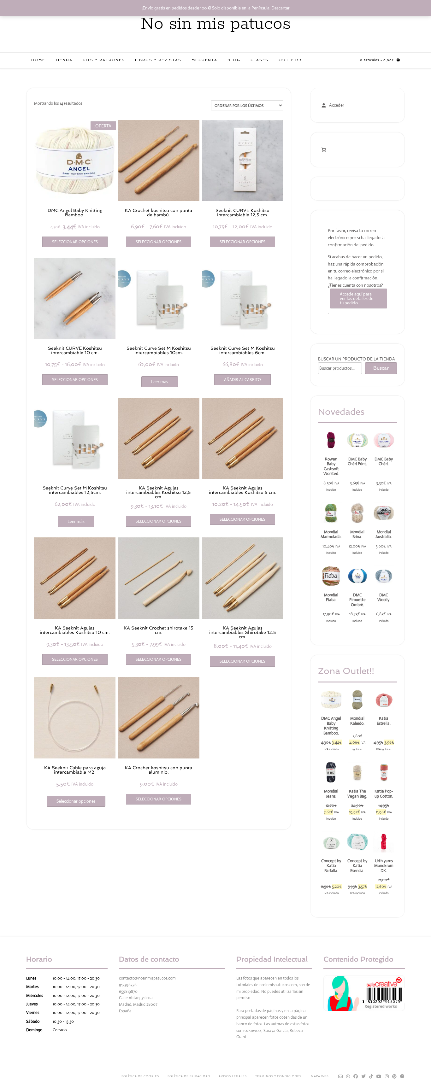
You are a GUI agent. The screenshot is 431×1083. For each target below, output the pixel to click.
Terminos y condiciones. (278, 1076)
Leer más (159, 381)
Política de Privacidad (189, 1076)
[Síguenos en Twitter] (363, 1076)
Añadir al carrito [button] (242, 379)
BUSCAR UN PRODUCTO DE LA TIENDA (356, 359)
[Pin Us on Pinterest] (394, 1076)
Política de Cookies (140, 1076)
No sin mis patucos (216, 24)
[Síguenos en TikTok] (371, 1076)
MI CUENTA (204, 60)
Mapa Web (320, 1076)
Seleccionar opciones (75, 241)
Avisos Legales (233, 1076)
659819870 (128, 991)
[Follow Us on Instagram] (387, 1076)
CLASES (260, 60)
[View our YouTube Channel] (379, 1076)
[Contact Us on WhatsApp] (348, 1076)
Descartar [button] (280, 8)
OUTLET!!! (290, 60)
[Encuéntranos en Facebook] (355, 1076)
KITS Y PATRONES (104, 60)
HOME (38, 60)
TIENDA (64, 60)
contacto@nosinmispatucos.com (147, 978)
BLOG (233, 60)
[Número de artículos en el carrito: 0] (323, 149)
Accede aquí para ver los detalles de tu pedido (356, 298)
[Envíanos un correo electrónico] (340, 1076)
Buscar (381, 368)
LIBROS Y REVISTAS (158, 60)
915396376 (128, 984)
